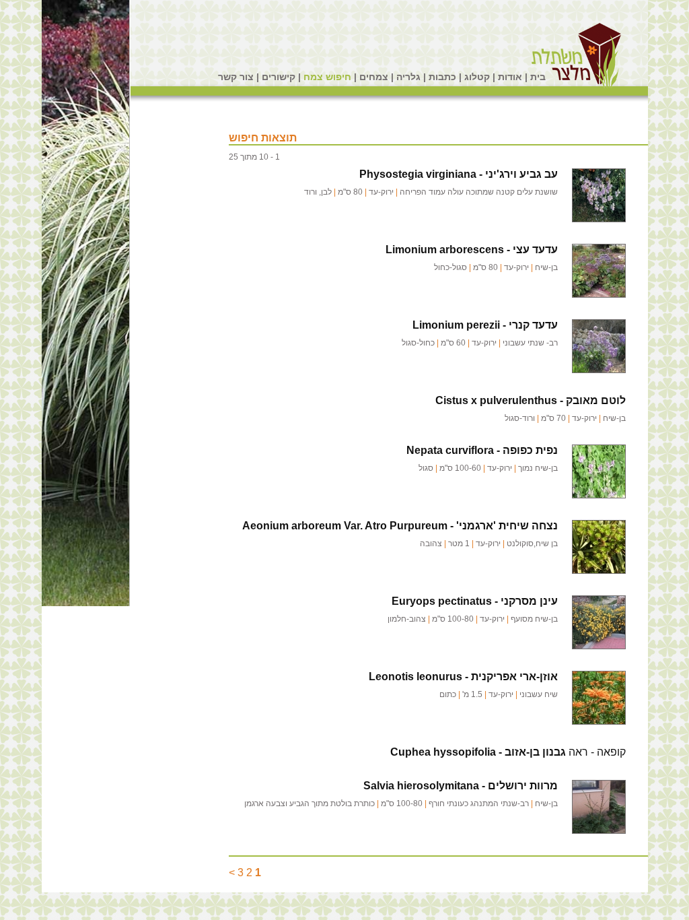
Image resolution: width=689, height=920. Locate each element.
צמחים (373, 76)
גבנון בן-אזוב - (478, 752)
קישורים (278, 76)
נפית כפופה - (482, 450)
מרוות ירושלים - (460, 785)
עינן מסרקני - (475, 601)
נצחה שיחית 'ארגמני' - (400, 525)
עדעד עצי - (472, 249)
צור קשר (236, 76)
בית (538, 76)
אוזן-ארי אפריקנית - (463, 676)
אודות (510, 76)
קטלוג (477, 76)
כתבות (442, 76)
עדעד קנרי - (485, 325)
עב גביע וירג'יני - (458, 174)
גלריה (408, 76)
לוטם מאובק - (530, 400)
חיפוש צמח (327, 76)
